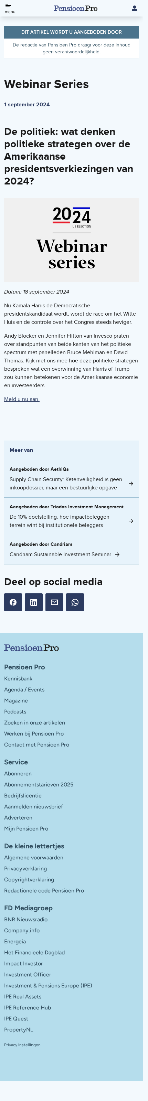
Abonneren (18, 773)
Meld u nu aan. (22, 399)
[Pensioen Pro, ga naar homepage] (75, 8)
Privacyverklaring (25, 868)
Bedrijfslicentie (23, 795)
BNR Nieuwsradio (25, 919)
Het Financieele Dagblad (34, 952)
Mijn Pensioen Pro (26, 828)
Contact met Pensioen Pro (36, 744)
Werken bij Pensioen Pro (34, 733)
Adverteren (18, 817)
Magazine (16, 700)
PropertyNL (18, 1029)
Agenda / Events (24, 689)
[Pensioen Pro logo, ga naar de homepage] (71, 647)
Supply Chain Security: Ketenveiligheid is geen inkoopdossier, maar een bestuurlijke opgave (66, 483)
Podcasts (15, 711)
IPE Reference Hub (27, 1007)
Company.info (22, 930)
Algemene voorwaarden (33, 857)
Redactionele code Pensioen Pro (44, 890)
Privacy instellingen (22, 1044)
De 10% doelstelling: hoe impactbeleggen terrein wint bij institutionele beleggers (59, 521)
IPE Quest (16, 1018)
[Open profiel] (134, 8)
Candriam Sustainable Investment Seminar (60, 554)
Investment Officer (27, 974)
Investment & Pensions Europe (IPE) (48, 985)
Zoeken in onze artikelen (34, 722)
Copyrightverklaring (29, 879)
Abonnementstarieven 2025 (38, 784)
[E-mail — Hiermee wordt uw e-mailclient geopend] (54, 602)
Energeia (15, 941)
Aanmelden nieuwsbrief (33, 806)
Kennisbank (18, 678)
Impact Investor (23, 963)
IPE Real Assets (22, 996)
